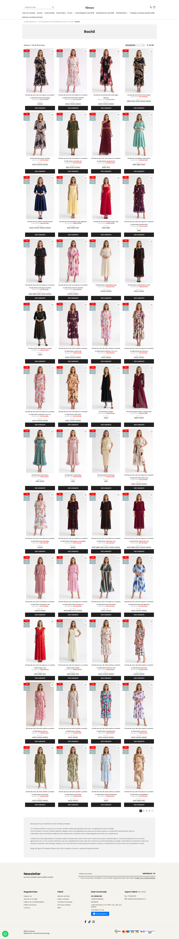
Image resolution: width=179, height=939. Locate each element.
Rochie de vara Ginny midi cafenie (139, 95)
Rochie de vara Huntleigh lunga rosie (106, 222)
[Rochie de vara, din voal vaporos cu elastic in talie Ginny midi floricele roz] (73, 577)
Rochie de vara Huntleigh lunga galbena (73, 222)
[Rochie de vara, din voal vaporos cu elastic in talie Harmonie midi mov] (139, 324)
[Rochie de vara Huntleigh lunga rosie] (106, 197)
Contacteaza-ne (101, 914)
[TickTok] (89, 922)
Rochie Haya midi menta (40, 475)
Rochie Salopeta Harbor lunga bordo (139, 412)
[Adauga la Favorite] (52, 51)
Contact (27, 908)
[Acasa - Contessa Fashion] (89, 7)
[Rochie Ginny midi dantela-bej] (106, 260)
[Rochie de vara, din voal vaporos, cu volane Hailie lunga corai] (40, 640)
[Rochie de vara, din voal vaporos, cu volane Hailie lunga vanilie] (73, 640)
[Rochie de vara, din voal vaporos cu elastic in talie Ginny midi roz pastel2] (73, 260)
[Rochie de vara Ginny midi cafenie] (139, 70)
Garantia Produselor (64, 902)
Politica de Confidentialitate (145, 878)
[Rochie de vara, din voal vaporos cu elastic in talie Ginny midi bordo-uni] (139, 514)
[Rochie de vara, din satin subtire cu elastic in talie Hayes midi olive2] (40, 767)
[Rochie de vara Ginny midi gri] (40, 134)
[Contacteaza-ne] (151, 7)
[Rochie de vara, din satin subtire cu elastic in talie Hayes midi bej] (73, 704)
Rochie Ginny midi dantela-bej (106, 285)
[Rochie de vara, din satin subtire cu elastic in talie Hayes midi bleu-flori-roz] (106, 324)
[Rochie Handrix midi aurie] (106, 450)
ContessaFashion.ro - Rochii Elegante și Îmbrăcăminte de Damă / (46, 22)
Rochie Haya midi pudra (73, 475)
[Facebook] (85, 922)
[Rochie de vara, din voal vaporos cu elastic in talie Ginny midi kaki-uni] (73, 134)
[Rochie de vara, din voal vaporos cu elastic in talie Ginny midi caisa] (73, 387)
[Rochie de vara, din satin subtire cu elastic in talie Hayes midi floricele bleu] (106, 767)
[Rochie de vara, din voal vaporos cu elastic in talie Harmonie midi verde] (106, 577)
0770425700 (131, 896)
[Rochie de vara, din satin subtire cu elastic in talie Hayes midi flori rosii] (106, 640)
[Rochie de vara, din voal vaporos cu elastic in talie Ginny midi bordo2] (139, 197)
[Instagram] (93, 922)
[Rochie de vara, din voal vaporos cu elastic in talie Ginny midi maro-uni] (106, 514)
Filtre (151, 45)
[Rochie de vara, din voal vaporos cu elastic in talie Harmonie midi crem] (139, 450)
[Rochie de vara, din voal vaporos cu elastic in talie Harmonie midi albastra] (139, 577)
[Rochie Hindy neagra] (106, 387)
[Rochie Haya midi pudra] (73, 450)
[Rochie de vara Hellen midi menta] (139, 134)
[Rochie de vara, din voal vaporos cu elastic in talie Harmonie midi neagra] (40, 70)
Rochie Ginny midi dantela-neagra (40, 348)
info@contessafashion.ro (136, 899)
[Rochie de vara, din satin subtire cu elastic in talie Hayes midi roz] (40, 704)
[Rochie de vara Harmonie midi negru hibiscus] (106, 70)
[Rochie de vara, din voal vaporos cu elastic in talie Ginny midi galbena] (139, 767)
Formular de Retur (64, 905)
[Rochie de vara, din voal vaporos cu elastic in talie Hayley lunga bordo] (106, 134)
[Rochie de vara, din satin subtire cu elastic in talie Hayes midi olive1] (73, 767)
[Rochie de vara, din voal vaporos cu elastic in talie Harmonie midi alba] (40, 514)
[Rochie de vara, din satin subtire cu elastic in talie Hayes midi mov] (139, 704)
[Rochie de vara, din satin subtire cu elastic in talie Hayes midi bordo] (73, 324)
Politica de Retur (63, 899)
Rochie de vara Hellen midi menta (139, 158)
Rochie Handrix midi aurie (106, 475)
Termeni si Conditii (30, 899)
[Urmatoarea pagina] (152, 811)
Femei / (72, 22)
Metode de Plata (63, 896)
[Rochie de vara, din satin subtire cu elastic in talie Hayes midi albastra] (106, 704)
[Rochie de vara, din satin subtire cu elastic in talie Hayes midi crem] (139, 640)
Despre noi (28, 896)
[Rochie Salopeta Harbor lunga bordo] (139, 387)
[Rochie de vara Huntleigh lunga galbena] (73, 197)
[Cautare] (53, 7)
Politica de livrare (30, 905)
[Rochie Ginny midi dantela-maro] (139, 260)
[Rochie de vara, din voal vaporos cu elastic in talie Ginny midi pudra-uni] (40, 577)
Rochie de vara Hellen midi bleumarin (40, 222)
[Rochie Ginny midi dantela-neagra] (40, 324)
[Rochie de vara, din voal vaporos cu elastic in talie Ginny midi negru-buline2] (40, 260)
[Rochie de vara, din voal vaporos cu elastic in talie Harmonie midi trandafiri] (73, 70)
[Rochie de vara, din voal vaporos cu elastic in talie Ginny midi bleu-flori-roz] (40, 387)
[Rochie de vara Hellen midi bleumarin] (40, 197)
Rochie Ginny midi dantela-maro (139, 285)
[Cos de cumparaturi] (154, 7)
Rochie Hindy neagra (106, 412)
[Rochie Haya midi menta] (40, 450)
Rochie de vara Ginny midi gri (40, 158)
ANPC (59, 908)
